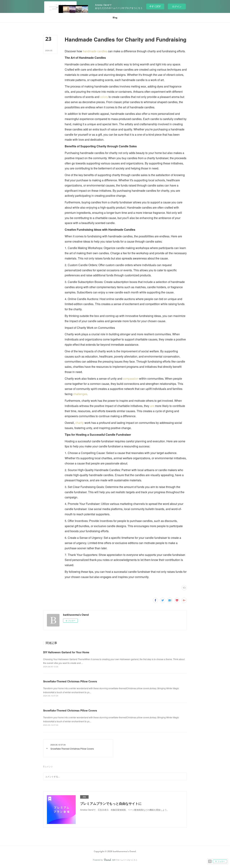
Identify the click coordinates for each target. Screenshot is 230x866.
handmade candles (95, 51)
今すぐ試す (155, 6)
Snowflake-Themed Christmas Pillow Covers (70, 681)
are (151, 406)
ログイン (176, 6)
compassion (130, 378)
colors (104, 97)
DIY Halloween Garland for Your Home (66, 652)
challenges (79, 394)
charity (79, 423)
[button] (115, 17)
